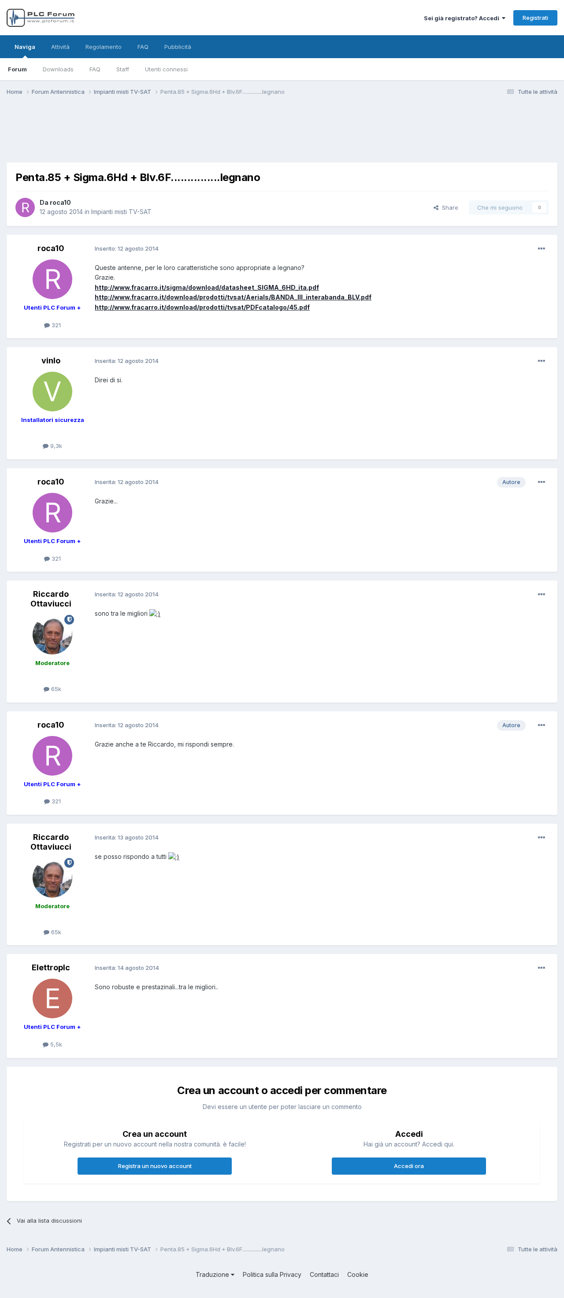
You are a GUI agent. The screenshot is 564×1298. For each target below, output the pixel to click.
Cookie (357, 1274)
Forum (17, 69)
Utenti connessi (166, 69)
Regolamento (103, 46)
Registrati (535, 17)
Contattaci (324, 1274)
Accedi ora (409, 1165)
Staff (122, 69)
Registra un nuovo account (155, 1165)
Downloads (58, 69)
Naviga (25, 46)
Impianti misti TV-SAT (121, 211)
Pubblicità (177, 46)
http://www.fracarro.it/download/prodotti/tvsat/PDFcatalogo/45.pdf (202, 307)
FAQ (94, 69)
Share (448, 207)
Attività (60, 46)
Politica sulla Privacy (272, 1274)
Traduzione (213, 1274)
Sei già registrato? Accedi (463, 18)
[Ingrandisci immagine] (154, 613)
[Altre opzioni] (541, 249)
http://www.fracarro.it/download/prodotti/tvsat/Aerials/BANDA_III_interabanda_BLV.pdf (233, 297)
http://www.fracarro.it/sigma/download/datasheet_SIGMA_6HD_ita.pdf (207, 287)
